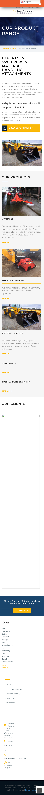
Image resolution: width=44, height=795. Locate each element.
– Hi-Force (9, 684)
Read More (6, 242)
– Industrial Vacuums (13, 689)
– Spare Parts (10, 698)
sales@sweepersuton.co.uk (15, 758)
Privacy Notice (31, 790)
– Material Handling (13, 693)
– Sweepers (10, 702)
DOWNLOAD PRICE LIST (21, 128)
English (27, 2)
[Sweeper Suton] (5, 622)
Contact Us (22, 610)
